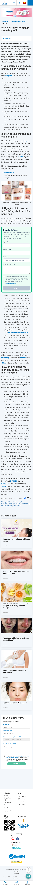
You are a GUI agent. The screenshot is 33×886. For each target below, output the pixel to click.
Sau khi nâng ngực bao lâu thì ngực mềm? (14, 672)
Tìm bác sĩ (7, 807)
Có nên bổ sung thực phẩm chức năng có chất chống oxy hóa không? (16, 606)
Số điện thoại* (7, 731)
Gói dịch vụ (21, 799)
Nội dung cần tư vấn (9, 264)
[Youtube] (12, 838)
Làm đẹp (4, 502)
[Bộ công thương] (16, 856)
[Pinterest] (30, 498)
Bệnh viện (6, 257)
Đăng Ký (16, 288)
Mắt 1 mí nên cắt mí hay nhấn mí (15, 703)
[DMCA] (16, 862)
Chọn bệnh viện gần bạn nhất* (12, 737)
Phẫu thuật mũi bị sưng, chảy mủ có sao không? (16, 639)
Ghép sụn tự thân (23, 504)
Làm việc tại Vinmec (7, 811)
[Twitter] (28, 498)
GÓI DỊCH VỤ (6, 484)
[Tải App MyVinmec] (9, 825)
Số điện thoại (7, 249)
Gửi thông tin (16, 763)
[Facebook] (25, 498)
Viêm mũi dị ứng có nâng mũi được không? (16, 540)
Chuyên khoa (22, 796)
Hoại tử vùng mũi (6, 505)
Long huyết (18, 502)
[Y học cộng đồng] (16, 845)
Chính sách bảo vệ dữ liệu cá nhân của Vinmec (16, 869)
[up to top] (28, 870)
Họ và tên (6, 242)
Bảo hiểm (21, 802)
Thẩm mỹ (4, 23)
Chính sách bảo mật (10, 283)
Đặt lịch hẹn (21, 804)
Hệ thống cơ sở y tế (9, 803)
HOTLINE (13, 481)
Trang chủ (4, 21)
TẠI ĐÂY (4, 486)
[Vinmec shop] (23, 823)
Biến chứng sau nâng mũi (9, 504)
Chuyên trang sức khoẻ (17, 21)
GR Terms (16, 873)
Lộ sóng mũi (17, 505)
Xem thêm (5, 546)
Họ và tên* (6, 724)
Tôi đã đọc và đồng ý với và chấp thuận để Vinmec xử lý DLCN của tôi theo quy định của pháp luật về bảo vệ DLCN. (17, 758)
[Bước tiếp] (16, 848)
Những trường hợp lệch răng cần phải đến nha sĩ (16, 572)
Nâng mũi (11, 502)
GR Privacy (16, 871)
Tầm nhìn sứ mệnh (7, 799)
